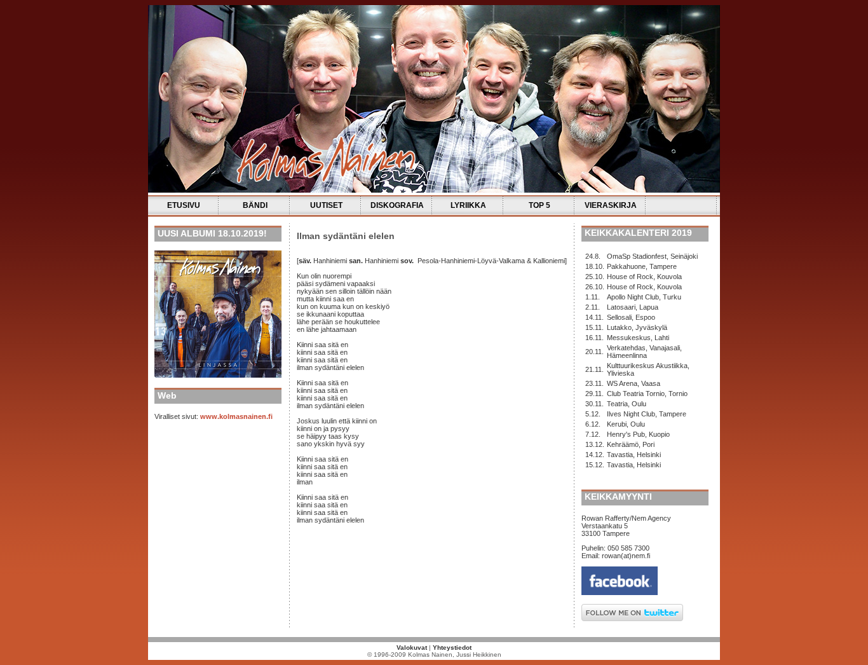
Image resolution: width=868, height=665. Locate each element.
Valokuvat (412, 647)
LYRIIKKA (468, 205)
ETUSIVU (183, 205)
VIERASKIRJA (611, 205)
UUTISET (326, 205)
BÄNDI (255, 205)
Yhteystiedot (452, 647)
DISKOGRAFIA (397, 205)
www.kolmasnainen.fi (236, 416)
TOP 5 (539, 205)
